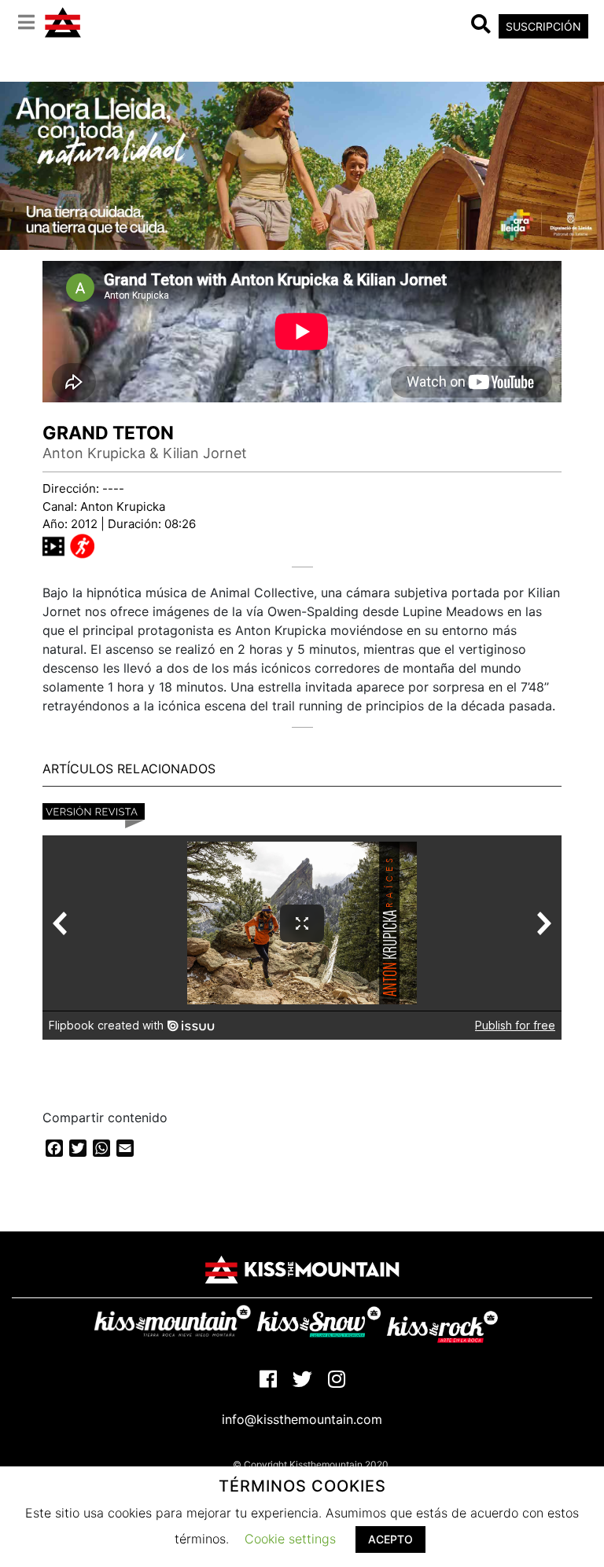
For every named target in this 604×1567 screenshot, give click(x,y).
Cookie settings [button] (290, 1539)
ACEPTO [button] (390, 1539)
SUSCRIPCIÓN (543, 26)
